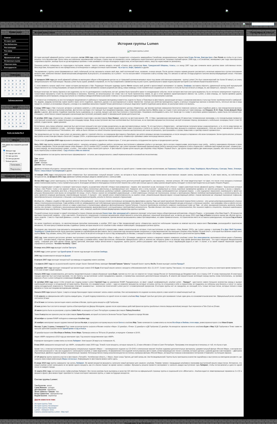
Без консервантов (201, 238)
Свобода (103, 252)
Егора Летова (194, 57)
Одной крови (65, 252)
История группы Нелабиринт (46, 406)
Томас (230, 169)
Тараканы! (172, 169)
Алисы (172, 65)
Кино (145, 65)
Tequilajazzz (200, 169)
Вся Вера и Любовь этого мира (185, 323)
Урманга (137, 67)
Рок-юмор (8, 51)
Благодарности (10, 67)
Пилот (37, 171)
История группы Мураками (45, 408)
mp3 (6, 54)
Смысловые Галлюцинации (53, 171)
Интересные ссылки (12, 61)
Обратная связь (10, 64)
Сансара (223, 169)
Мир (137, 296)
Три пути (72, 248)
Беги (121, 323)
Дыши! (68, 256)
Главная (7, 37)
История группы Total (43, 404)
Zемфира (188, 86)
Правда (180, 264)
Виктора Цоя (206, 57)
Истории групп (10, 41)
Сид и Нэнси (69, 150)
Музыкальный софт (12, 57)
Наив (192, 169)
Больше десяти (11, 161)
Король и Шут (183, 169)
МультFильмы (212, 169)
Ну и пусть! (123, 67)
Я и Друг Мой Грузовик (231, 229)
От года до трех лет (12, 153)
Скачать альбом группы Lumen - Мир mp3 (51, 412)
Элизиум (237, 169)
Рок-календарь (10, 47)
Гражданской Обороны (158, 65)
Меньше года (10, 151)
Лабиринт (77, 341)
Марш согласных (69, 359)
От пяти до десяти (12, 158)
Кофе (131, 67)
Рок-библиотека (10, 44)
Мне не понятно (82, 150)
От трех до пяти (11, 156)
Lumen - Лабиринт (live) (44, 410)
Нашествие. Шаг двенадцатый (115, 213)
